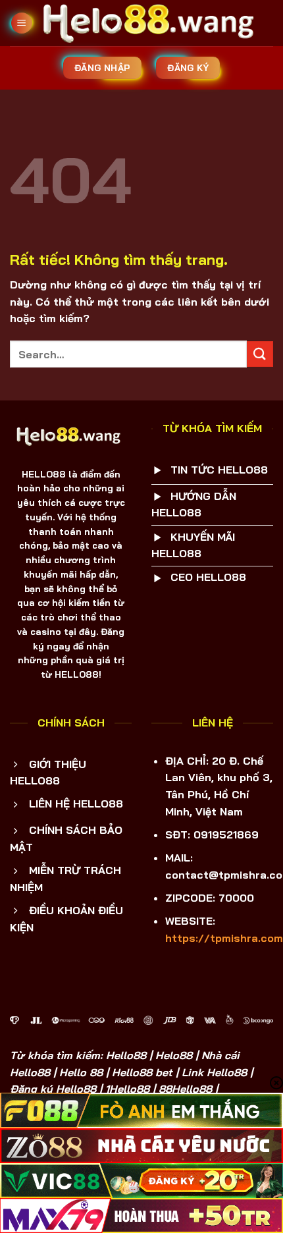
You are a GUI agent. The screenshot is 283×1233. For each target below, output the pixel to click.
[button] (21, 23)
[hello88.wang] (153, 23)
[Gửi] (260, 354)
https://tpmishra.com (224, 938)
